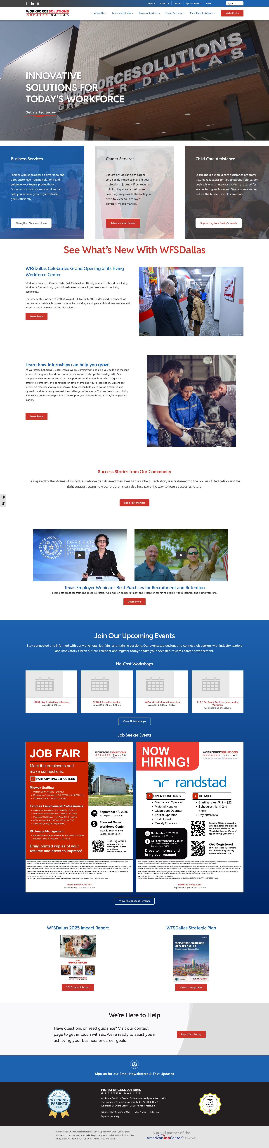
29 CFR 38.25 (149, 1131)
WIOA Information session (106, 731)
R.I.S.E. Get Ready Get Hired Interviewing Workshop (217, 732)
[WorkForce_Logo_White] (121, 1118)
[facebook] (27, 3)
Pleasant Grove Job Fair (79, 913)
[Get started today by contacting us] (51, 113)
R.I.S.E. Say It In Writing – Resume (51, 731)
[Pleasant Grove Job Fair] (79, 773)
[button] (141, 316)
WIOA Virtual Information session (162, 731)
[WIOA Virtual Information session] (155, 701)
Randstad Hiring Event (189, 913)
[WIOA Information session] (100, 701)
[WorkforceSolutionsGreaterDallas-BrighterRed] (47, 11)
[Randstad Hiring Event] (189, 773)
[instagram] (38, 3)
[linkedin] (32, 3)
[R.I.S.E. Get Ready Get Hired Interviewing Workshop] (210, 701)
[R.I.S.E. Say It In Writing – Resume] (44, 701)
